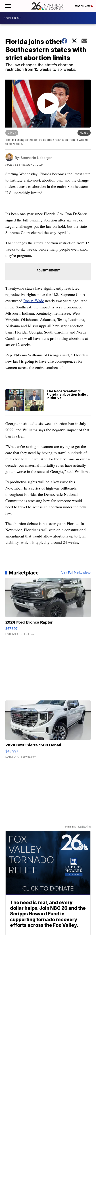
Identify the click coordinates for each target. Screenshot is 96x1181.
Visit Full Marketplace (76, 572)
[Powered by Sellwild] (84, 826)
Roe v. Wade (33, 300)
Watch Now (83, 6)
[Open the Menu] (7, 6)
